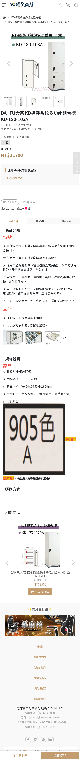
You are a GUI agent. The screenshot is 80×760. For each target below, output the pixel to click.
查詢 (40, 646)
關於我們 (40, 657)
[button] (71, 63)
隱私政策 (40, 688)
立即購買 (60, 755)
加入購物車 (20, 755)
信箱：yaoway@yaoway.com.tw (40, 717)
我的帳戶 (40, 667)
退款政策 (40, 678)
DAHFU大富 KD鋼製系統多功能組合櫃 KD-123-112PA (40, 574)
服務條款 (40, 699)
